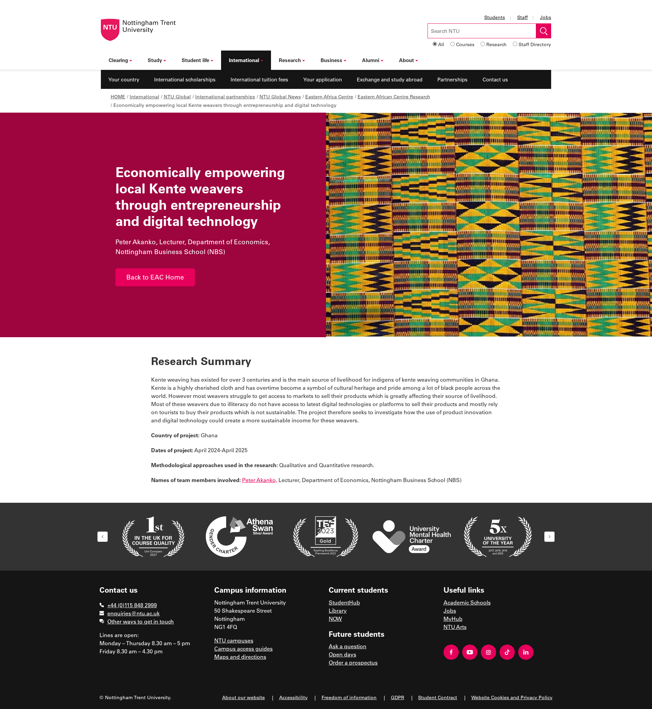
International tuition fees (259, 79)
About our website (243, 697)
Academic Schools (467, 602)
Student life (195, 60)
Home (118, 96)
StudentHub (344, 602)
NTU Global (177, 96)
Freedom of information (349, 697)
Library (338, 610)
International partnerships (225, 96)
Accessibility (293, 697)
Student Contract (437, 697)
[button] (102, 537)
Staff (522, 17)
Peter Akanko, (259, 479)
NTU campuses (233, 640)
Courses (465, 44)
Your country (123, 79)
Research (496, 44)
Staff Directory (535, 44)
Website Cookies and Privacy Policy (512, 697)
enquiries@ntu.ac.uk (133, 613)
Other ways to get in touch (140, 621)
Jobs (545, 17)
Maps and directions (240, 656)
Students (494, 17)
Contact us (495, 79)
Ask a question (347, 646)
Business (331, 60)
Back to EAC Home (155, 277)
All (441, 44)
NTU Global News (280, 96)
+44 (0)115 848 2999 (132, 605)
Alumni (370, 60)
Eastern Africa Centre (329, 96)
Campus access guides (243, 648)
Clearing (118, 60)
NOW (335, 618)
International (244, 60)
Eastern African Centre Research (394, 96)
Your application (322, 79)
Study (155, 60)
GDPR (397, 697)
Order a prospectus (353, 662)
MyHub (453, 618)
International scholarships (185, 79)
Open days (342, 654)
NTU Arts (455, 626)
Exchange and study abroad (389, 79)
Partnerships (452, 79)
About (406, 60)
